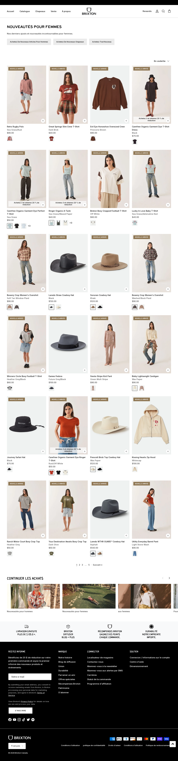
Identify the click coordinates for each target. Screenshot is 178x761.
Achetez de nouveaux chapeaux (70, 42)
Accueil (10, 11)
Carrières (92, 675)
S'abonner (63, 692)
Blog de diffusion (67, 662)
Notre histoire (65, 657)
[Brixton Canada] (89, 11)
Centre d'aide (137, 662)
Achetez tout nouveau (101, 42)
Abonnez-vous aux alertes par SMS (105, 670)
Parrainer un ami (66, 675)
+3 (29, 226)
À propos (66, 11)
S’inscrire (20, 710)
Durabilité (63, 670)
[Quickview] (43, 121)
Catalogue (25, 11)
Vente (53, 11)
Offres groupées (89, 2)
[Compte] (156, 11)
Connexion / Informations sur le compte (150, 657)
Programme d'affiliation (99, 683)
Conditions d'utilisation (70, 745)
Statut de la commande (99, 679)
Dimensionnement (139, 666)
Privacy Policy (27, 701)
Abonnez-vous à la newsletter (102, 666)
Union (61, 666)
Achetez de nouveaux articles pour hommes (29, 42)
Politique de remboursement (158, 745)
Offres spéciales (66, 679)
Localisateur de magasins (100, 657)
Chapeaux (40, 11)
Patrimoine (63, 688)
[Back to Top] (173, 744)
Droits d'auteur (114, 745)
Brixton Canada (21, 753)
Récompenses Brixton (69, 683)
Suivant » (97, 565)
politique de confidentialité (94, 745)
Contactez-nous (95, 662)
